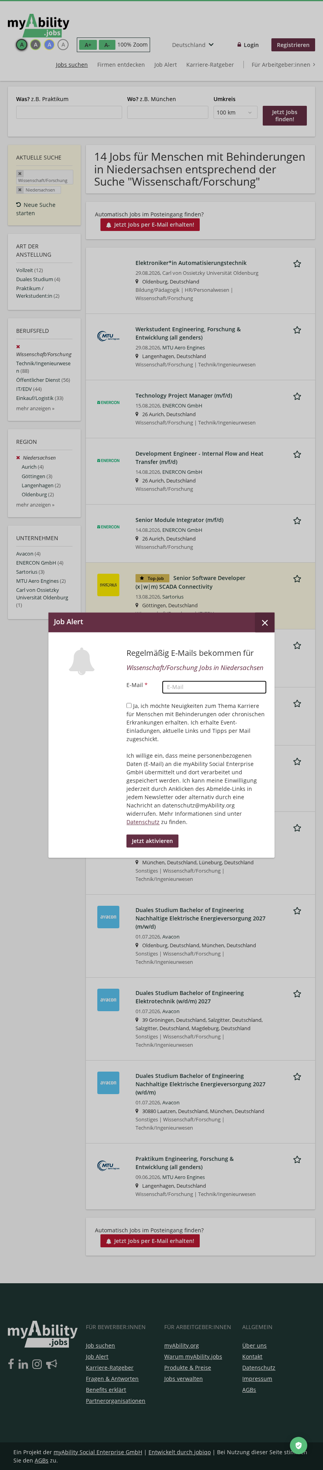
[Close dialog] (265, 622)
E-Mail (137, 685)
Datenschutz (143, 822)
